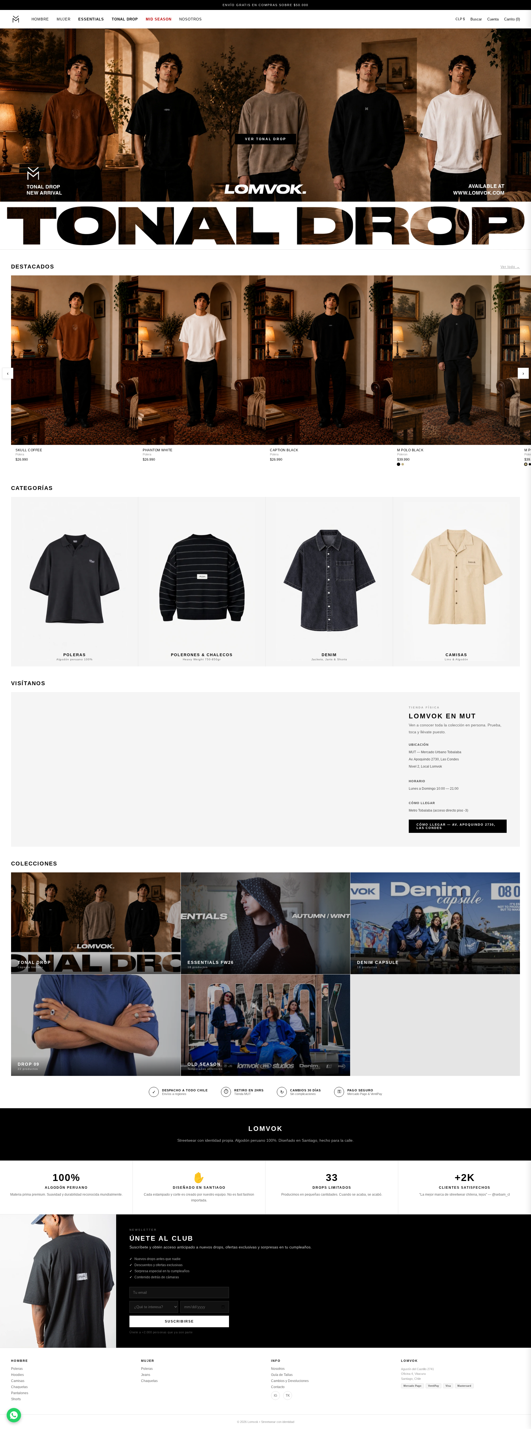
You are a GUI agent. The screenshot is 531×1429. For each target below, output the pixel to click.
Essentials (91, 19)
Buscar (476, 19)
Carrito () (512, 19)
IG (275, 1395)
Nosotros (190, 19)
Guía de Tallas (282, 1375)
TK (288, 1395)
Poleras (17, 1369)
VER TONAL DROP (265, 139)
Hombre (40, 19)
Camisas (17, 1381)
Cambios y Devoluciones (290, 1381)
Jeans (145, 1375)
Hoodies (17, 1375)
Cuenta (493, 19)
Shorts (16, 1399)
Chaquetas (19, 1387)
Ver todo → (510, 267)
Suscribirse (179, 1321)
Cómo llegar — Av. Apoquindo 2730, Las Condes (456, 826)
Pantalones (19, 1393)
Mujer (64, 19)
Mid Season (158, 19)
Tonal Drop (125, 19)
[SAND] (402, 464)
